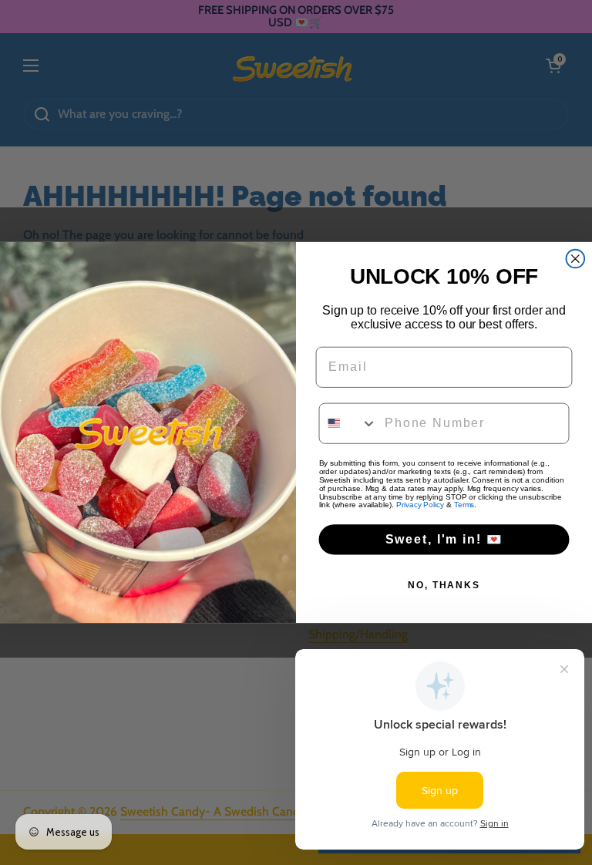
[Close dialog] (576, 259)
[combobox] (349, 423)
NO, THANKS (444, 585)
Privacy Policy (420, 505)
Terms (464, 505)
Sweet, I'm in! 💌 (444, 539)
